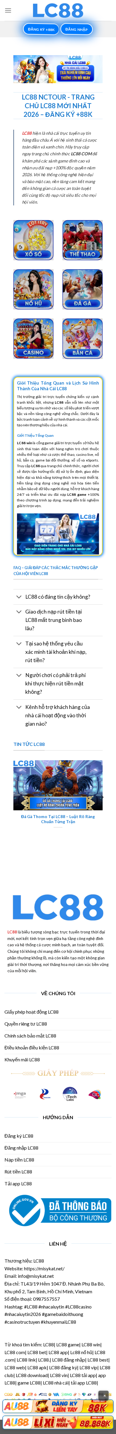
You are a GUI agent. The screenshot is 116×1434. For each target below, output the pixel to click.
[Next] (102, 797)
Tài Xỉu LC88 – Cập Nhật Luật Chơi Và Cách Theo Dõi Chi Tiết (62, 819)
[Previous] (14, 797)
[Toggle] (19, 597)
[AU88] (58, 1406)
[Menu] (8, 10)
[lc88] (58, 10)
